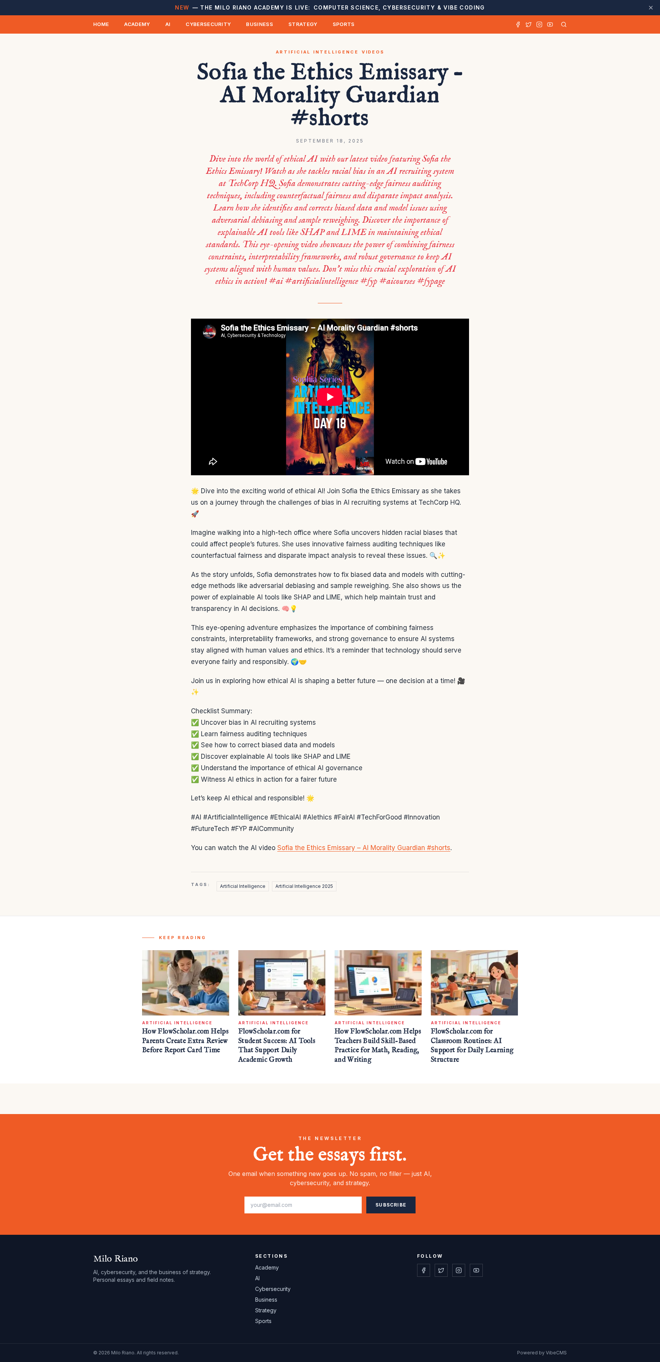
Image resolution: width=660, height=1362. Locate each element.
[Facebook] (518, 24)
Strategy (302, 24)
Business (259, 24)
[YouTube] (550, 24)
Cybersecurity (208, 24)
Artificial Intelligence (317, 52)
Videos (373, 52)
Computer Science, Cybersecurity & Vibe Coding (330, 7)
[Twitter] (529, 24)
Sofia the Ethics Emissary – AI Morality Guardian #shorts (363, 848)
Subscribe (390, 1205)
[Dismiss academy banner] (650, 7)
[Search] (562, 24)
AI (168, 24)
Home (101, 24)
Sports (344, 24)
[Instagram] (539, 24)
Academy (137, 24)
